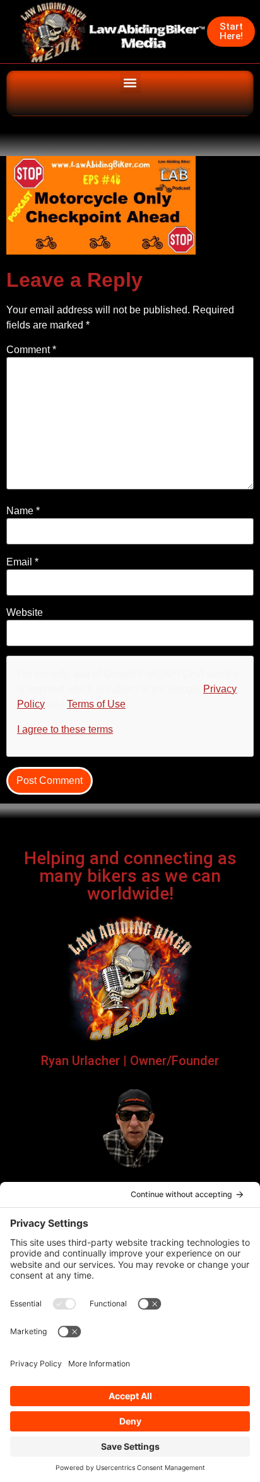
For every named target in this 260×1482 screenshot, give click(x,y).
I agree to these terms (65, 729)
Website (24, 613)
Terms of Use (96, 704)
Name (23, 511)
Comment (31, 350)
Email (22, 562)
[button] (130, 83)
